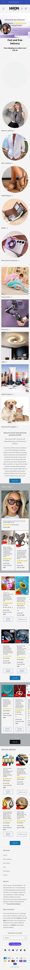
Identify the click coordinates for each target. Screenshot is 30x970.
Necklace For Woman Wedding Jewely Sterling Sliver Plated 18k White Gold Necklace (7, 703)
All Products (6, 871)
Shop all (15, 30)
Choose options (8, 619)
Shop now (15, 481)
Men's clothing (6, 163)
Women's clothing (7, 131)
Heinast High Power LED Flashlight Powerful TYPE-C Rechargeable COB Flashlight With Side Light (21, 772)
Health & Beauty (6, 394)
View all (15, 678)
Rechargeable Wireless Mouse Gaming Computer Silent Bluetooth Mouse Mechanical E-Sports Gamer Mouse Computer (8, 650)
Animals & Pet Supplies (8, 427)
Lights (3, 362)
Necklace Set (5, 91)
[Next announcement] (27, 2)
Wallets (3, 228)
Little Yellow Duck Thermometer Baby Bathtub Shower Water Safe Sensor (21, 599)
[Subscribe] (25, 938)
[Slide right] (18, 96)
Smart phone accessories (9, 260)
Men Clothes (6, 863)
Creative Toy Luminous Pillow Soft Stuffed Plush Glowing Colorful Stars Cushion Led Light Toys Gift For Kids (8, 597)
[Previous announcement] (3, 2)
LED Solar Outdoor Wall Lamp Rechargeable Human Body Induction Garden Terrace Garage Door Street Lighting (8, 772)
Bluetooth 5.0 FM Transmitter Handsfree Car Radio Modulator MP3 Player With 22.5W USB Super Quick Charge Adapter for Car (21, 650)
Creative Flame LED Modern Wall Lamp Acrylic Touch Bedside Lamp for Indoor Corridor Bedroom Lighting (7, 815)
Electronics (4, 329)
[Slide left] (11, 96)
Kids (4, 867)
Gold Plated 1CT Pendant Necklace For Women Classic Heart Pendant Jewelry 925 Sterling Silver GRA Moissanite (19, 703)
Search (5, 855)
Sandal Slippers (6, 195)
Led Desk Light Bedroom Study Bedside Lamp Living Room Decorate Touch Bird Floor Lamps (21, 815)
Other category (7, 859)
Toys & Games (5, 297)
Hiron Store (16, 967)
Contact (5, 875)
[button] (3, 9)
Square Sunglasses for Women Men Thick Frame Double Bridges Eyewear (14, 521)
